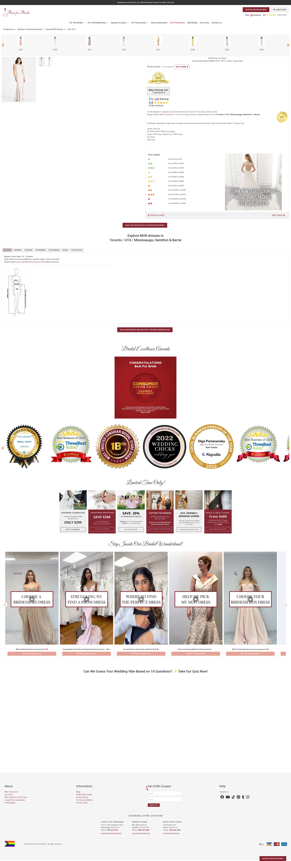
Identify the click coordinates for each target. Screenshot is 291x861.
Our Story (204, 22)
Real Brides (192, 22)
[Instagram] (247, 801)
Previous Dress (157, 215)
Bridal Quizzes (82, 800)
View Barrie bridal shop (171, 836)
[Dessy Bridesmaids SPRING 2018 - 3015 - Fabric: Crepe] (41, 61)
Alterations (17, 250)
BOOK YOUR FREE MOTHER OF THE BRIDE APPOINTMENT (144, 225)
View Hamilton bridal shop (141, 836)
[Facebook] (222, 801)
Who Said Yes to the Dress (16, 800)
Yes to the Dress (76, 250)
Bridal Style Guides (84, 797)
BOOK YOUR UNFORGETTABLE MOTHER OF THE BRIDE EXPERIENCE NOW (145, 330)
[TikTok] (233, 801)
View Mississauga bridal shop (111, 836)
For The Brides (76, 22)
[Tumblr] (243, 801)
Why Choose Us (11, 795)
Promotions (28, 250)
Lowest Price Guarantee (15, 803)
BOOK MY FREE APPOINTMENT (256, 10)
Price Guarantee (54, 250)
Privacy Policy (82, 806)
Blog (78, 795)
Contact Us (216, 22)
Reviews (65, 250)
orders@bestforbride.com (31, 262)
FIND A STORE (280, 10)
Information (7, 250)
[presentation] (3, 45)
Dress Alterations (159, 22)
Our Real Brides (40, 250)
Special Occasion (119, 22)
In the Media (10, 806)
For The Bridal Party (97, 22)
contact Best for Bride (162, 114)
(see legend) (168, 66)
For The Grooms (139, 22)
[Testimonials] (267, 15)
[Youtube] (228, 801)
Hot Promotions (177, 22)
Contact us (223, 795)
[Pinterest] (238, 801)
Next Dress (277, 215)
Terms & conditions (84, 803)
